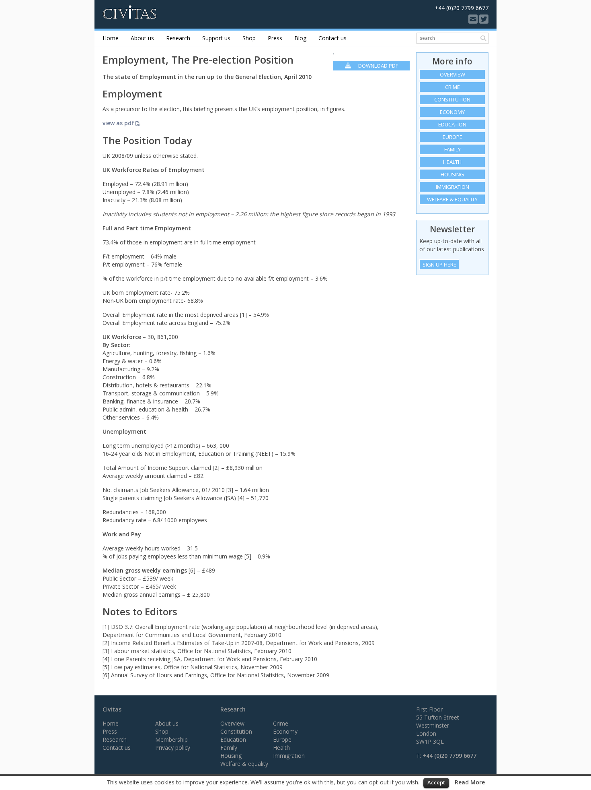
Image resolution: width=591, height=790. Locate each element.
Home (111, 38)
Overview (452, 74)
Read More (470, 782)
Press (275, 38)
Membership (171, 739)
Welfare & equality (452, 199)
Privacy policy (172, 747)
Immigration (452, 186)
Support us (216, 38)
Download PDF (377, 65)
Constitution (452, 99)
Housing (452, 174)
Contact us (332, 38)
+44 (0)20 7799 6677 (449, 755)
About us (142, 38)
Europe (452, 137)
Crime (452, 87)
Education (452, 124)
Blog (300, 38)
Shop (249, 38)
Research (178, 38)
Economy (452, 112)
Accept (436, 782)
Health (452, 161)
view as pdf (118, 123)
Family (452, 149)
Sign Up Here (439, 264)
